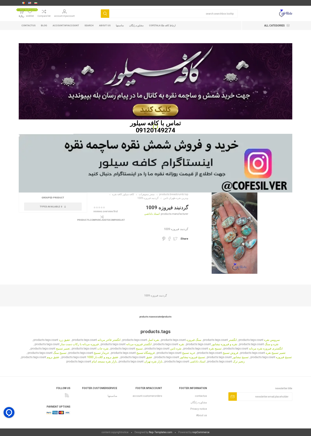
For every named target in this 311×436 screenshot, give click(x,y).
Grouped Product (53, 197)
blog (44, 25)
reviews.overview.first (105, 211)
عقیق (149, 357)
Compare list (44, 16)
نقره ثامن (175, 348)
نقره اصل (153, 340)
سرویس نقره (272, 340)
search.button (105, 13)
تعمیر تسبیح (63, 348)
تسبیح (139, 348)
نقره (181, 344)
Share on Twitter (175, 239)
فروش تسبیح (230, 353)
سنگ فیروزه (193, 340)
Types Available (51, 206)
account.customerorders (147, 396)
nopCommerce (200, 432)
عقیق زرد (64, 340)
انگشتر (233, 340)
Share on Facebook (170, 239)
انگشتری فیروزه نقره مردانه (266, 348)
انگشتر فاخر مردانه (109, 340)
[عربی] (23, 3)
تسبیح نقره (215, 348)
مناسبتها (120, 25)
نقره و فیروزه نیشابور (224, 344)
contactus (28, 25)
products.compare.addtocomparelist (101, 220)
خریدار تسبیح (101, 353)
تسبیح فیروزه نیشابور (192, 357)
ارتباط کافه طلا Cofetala (162, 25)
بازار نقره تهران (153, 361)
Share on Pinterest (164, 239)
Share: (184, 238)
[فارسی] (36, 3)
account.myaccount (64, 16)
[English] (30, 3)
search (89, 25)
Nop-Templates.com (160, 432)
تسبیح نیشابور (240, 357)
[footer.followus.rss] (67, 395)
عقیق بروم (53, 357)
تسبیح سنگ (59, 353)
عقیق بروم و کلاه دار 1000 (103, 357)
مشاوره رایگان (136, 25)
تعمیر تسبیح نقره (275, 353)
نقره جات (103, 348)
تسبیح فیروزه (284, 357)
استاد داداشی (152, 213)
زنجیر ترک (239, 361)
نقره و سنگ (271, 344)
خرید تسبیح (188, 353)
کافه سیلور (144, 123)
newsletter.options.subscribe (232, 396)
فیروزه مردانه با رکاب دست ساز (79, 344)
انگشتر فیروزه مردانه (139, 344)
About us (105, 25)
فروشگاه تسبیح (145, 353)
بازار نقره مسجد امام (104, 361)
